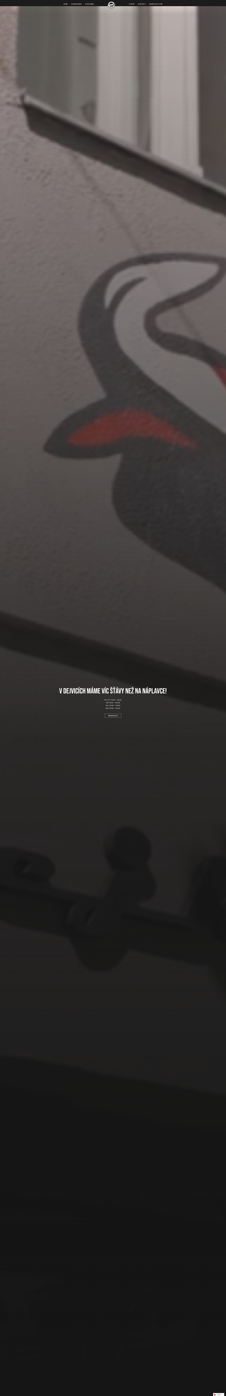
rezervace (113, 716)
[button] (142, 4)
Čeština (219, 1394)
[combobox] (218, 1394)
